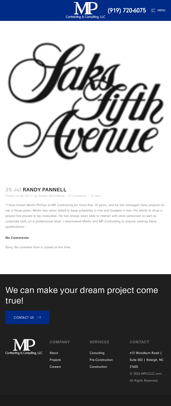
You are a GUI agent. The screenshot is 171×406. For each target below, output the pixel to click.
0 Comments (77, 196)
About (54, 353)
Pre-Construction (101, 360)
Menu (161, 10)
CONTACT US (24, 317)
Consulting (97, 353)
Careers (55, 367)
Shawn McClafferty (51, 196)
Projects (55, 360)
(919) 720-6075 (127, 10)
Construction (98, 367)
